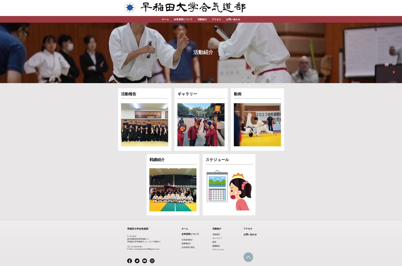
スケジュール (218, 249)
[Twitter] (137, 260)
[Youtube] (144, 260)
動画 (214, 242)
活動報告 (216, 234)
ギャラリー (217, 238)
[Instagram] (152, 260)
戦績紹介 (216, 245)
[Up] (248, 257)
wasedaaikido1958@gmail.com (146, 249)
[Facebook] (129, 260)
